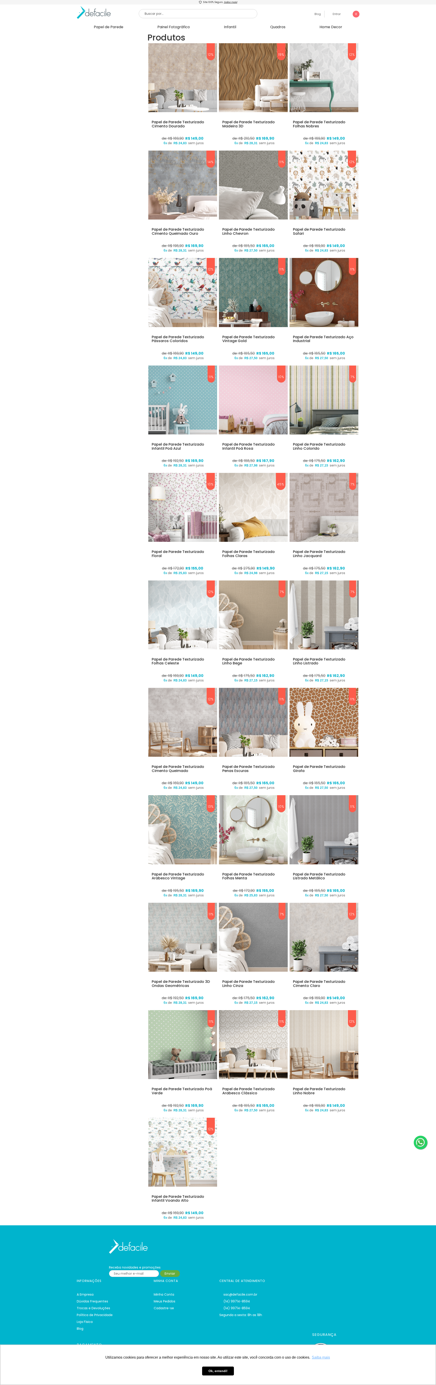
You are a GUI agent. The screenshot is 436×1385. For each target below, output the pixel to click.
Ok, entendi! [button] (218, 1371)
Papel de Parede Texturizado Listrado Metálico (319, 876)
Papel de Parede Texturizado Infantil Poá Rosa (248, 446)
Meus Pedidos (164, 1301)
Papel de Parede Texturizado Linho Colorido (319, 446)
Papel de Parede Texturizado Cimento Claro (319, 984)
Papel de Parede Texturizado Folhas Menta (248, 876)
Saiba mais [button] (321, 1357)
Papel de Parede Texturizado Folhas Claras (248, 554)
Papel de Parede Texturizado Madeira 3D (248, 124)
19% (281, 54)
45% (280, 484)
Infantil (230, 27)
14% (211, 162)
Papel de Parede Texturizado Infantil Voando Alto (178, 1199)
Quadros (277, 27)
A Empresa (85, 1294)
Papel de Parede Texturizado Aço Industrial (323, 339)
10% (281, 377)
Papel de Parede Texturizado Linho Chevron (248, 231)
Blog (317, 14)
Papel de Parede (108, 27)
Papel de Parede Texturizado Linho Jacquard (319, 554)
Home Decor (331, 27)
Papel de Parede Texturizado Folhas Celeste (178, 661)
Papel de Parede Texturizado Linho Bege (248, 661)
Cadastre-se (164, 1308)
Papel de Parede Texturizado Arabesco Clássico (248, 1091)
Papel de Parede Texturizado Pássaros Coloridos (178, 339)
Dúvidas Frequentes (92, 1301)
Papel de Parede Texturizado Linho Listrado (319, 661)
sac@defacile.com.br (240, 1294)
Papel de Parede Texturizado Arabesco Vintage (178, 876)
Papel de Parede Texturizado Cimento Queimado (178, 769)
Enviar (170, 1273)
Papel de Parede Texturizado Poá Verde (182, 1091)
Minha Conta (164, 1294)
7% (352, 377)
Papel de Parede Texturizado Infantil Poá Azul (178, 446)
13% (211, 806)
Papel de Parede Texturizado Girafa (319, 769)
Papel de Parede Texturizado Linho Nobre (319, 1091)
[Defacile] (150, 1246)
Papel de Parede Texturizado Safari (319, 231)
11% (281, 162)
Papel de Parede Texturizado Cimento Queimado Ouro (178, 231)
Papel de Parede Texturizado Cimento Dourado (178, 124)
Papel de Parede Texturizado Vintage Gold (248, 339)
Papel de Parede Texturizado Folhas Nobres (319, 124)
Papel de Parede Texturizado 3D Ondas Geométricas (181, 984)
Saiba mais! (230, 2)
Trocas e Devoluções (93, 1308)
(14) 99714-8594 (236, 1301)
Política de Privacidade (95, 1315)
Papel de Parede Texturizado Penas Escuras (248, 769)
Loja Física (85, 1321)
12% (211, 54)
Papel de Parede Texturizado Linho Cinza (248, 984)
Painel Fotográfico (173, 27)
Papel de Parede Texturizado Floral (178, 554)
